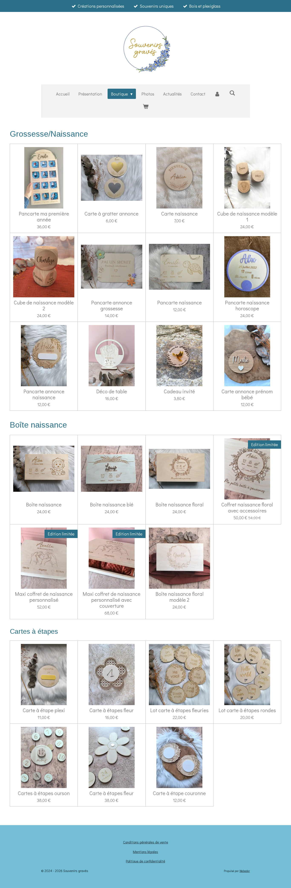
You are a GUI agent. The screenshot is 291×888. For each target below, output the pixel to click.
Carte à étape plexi (44, 710)
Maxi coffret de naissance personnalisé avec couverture (111, 600)
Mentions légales (145, 851)
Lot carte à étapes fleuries (179, 710)
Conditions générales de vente (145, 842)
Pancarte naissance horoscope (247, 305)
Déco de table (111, 391)
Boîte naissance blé (111, 505)
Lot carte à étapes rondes (247, 710)
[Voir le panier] (145, 106)
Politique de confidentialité (145, 861)
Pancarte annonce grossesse (111, 305)
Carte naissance (179, 214)
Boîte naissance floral (179, 505)
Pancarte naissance (179, 302)
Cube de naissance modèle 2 (44, 305)
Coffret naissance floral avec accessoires (247, 507)
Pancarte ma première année (44, 217)
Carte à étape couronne (179, 793)
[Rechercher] (232, 93)
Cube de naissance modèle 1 (247, 217)
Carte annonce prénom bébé (247, 394)
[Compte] (217, 94)
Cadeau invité (179, 391)
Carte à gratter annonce (111, 214)
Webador (244, 871)
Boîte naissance (44, 505)
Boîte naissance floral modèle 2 (179, 597)
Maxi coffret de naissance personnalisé (44, 597)
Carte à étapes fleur (111, 710)
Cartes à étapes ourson (44, 793)
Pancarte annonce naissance (43, 394)
